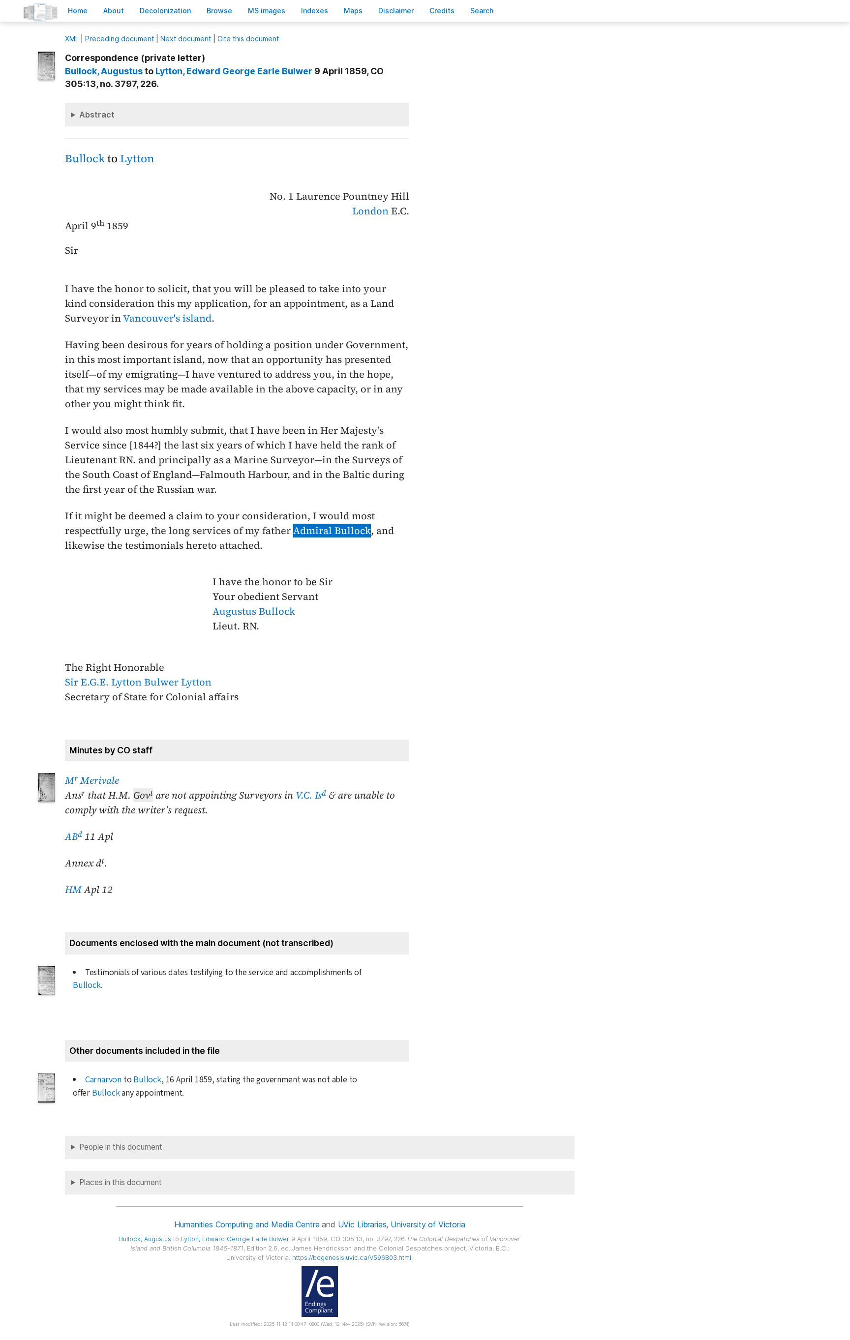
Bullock (85, 158)
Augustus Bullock (253, 611)
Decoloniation (165, 10)
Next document (185, 38)
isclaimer (396, 10)
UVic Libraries (362, 1224)
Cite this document (248, 38)
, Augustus (104, 71)
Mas (353, 10)
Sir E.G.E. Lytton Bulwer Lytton (138, 682)
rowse (219, 10)
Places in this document (120, 1182)
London (370, 211)
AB (73, 836)
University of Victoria (428, 1224)
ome (78, 10)
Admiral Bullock (332, 530)
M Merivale (92, 780)
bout (113, 10)
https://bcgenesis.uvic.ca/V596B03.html (351, 1257)
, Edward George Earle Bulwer (233, 71)
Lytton (137, 158)
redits (442, 10)
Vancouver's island (167, 318)
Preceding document (119, 38)
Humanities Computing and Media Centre (246, 1224)
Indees (314, 10)
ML (72, 38)
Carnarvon (103, 1079)
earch (482, 10)
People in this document (120, 1147)
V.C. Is (311, 795)
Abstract (97, 114)
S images (266, 10)
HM (73, 889)
